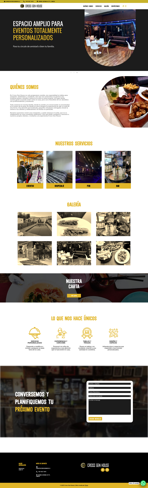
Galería (106, 6)
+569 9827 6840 (42, 471)
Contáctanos (115, 6)
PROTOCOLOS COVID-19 (21, 469)
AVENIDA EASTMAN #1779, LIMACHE (43, 475)
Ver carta (74, 296)
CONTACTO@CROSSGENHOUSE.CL (43, 468)
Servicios (98, 6)
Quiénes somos (88, 6)
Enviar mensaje (95, 418)
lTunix (86, 485)
